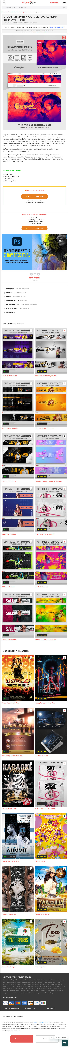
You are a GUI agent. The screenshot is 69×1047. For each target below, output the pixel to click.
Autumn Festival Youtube (44, 428)
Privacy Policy (17, 1030)
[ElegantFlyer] (29, 2)
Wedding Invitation (9, 914)
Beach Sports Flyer (8, 967)
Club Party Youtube (9, 481)
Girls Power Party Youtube (44, 534)
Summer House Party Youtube (46, 376)
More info (23, 300)
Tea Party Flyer (40, 967)
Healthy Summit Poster (10, 861)
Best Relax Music (41, 756)
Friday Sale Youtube (9, 639)
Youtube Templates (22, 289)
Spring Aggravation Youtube (45, 639)
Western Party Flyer (42, 914)
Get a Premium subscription (40, 32)
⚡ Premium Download (34, 196)
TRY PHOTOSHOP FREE (56, 27)
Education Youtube (9, 534)
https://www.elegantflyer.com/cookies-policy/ (29, 1028)
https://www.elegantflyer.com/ (42, 1022)
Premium (55, 2)
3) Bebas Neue (8, 179)
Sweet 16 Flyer (40, 861)
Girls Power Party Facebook (45, 808)
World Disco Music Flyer (10, 703)
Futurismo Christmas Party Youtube (48, 481)
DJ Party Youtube (41, 587)
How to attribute (31, 304)
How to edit (26, 308)
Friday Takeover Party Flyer (45, 703)
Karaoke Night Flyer (9, 808)
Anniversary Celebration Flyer (12, 756)
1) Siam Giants (7, 174)
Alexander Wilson (19, 296)
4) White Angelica (9, 181)
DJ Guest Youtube (8, 587)
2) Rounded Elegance (11, 176)
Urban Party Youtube (9, 376)
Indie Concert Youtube (10, 428)
